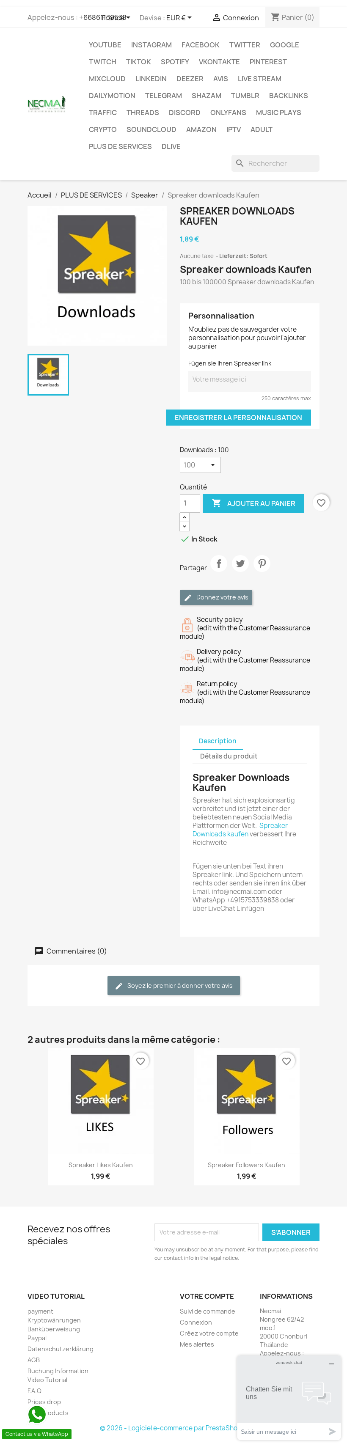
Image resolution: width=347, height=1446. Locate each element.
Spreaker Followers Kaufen (246, 1165)
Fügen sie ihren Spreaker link (229, 363)
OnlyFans (228, 112)
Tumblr (245, 95)
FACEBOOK (201, 44)
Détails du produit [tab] (229, 756)
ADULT (262, 129)
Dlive (171, 146)
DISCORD (185, 112)
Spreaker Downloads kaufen (240, 829)
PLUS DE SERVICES (120, 146)
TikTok (138, 61)
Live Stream (259, 78)
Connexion (196, 1322)
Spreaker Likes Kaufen (101, 1165)
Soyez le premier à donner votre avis (179, 985)
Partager (218, 570)
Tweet (240, 570)
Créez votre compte (209, 1333)
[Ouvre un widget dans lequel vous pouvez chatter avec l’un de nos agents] (289, 1397)
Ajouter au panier (253, 503)
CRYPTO (103, 129)
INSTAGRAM (151, 44)
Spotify (175, 61)
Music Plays (278, 112)
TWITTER (244, 44)
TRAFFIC (103, 112)
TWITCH (102, 61)
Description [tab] (218, 741)
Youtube (105, 44)
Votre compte (207, 1296)
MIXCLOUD (107, 78)
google (284, 44)
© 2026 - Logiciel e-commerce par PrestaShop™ (174, 1428)
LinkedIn (151, 78)
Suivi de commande (207, 1311)
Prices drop (44, 1402)
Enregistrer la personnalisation (238, 417)
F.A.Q (34, 1391)
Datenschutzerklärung (61, 1349)
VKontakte (219, 61)
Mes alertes (197, 1344)
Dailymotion (112, 95)
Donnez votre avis (221, 597)
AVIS (220, 78)
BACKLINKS (288, 95)
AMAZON (201, 129)
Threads (143, 112)
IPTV (233, 129)
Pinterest (268, 61)
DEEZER (190, 78)
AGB (34, 1360)
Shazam (206, 95)
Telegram (163, 95)
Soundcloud (151, 129)
